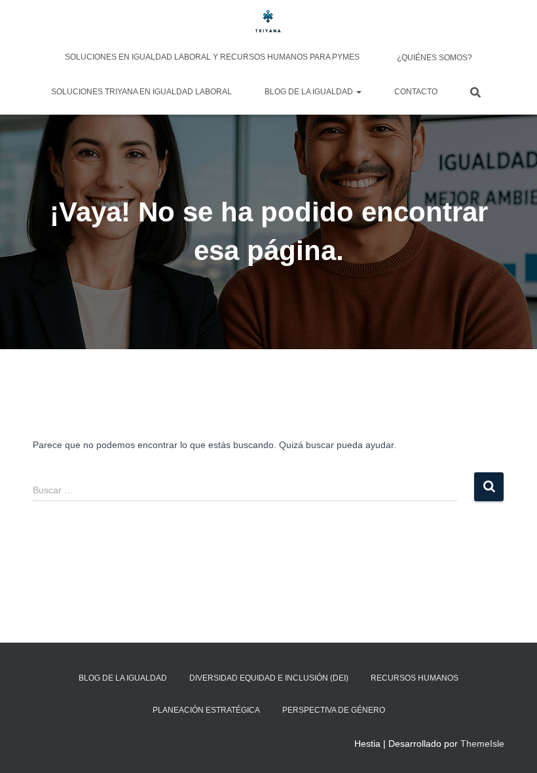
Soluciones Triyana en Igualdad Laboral (141, 91)
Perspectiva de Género (333, 710)
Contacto (415, 91)
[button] (358, 91)
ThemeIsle (482, 743)
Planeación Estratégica (206, 710)
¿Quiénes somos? (433, 57)
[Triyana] (268, 23)
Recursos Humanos (414, 678)
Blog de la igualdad (310, 91)
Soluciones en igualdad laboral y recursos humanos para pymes (212, 57)
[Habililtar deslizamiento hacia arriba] (511, 746)
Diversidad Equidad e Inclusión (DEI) (268, 678)
